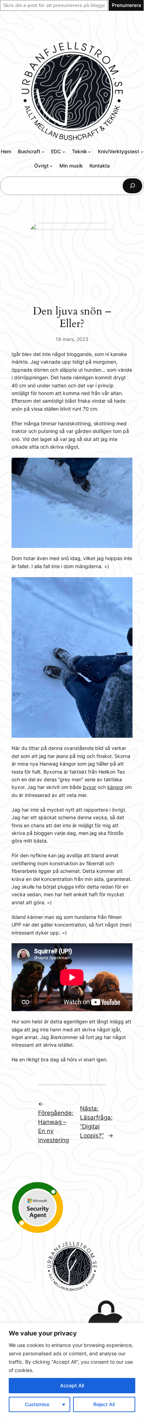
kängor (115, 787)
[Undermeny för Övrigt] (51, 166)
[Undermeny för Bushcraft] (43, 151)
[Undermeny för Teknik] (89, 151)
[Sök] (132, 185)
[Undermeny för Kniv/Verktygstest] (142, 151)
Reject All (104, 1404)
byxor (89, 787)
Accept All (72, 1385)
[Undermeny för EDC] (63, 151)
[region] (72, 1370)
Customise (37, 1404)
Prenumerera (126, 5)
